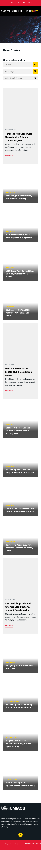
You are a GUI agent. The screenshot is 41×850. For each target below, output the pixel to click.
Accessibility (13, 844)
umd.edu (3, 847)
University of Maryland (20, 3)
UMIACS (4, 805)
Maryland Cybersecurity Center (13, 8)
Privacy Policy (4, 844)
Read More (9, 156)
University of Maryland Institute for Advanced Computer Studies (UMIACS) (19, 824)
